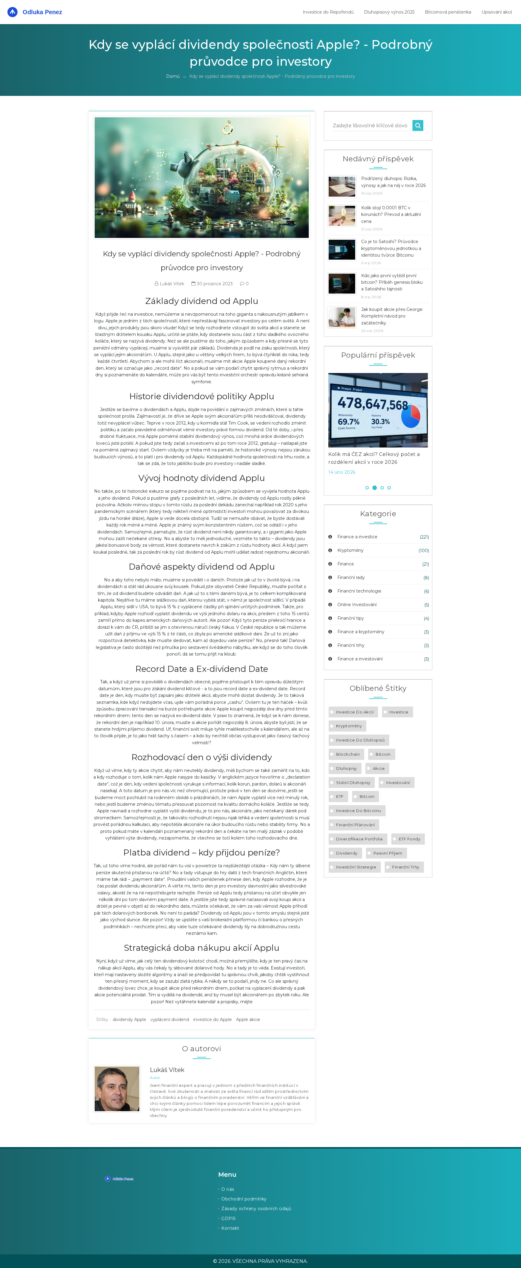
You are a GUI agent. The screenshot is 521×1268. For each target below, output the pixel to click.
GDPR (228, 1218)
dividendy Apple (129, 1019)
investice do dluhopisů (360, 740)
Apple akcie (248, 1019)
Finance (345, 564)
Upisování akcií (497, 12)
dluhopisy (346, 768)
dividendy (347, 853)
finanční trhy (405, 867)
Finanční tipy (350, 618)
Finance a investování (359, 659)
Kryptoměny (350, 550)
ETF (340, 796)
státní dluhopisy (353, 782)
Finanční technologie (358, 591)
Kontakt (230, 1228)
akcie (379, 768)
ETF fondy (410, 838)
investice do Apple (212, 1019)
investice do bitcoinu (358, 810)
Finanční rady (350, 577)
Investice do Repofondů (328, 12)
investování (398, 782)
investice (399, 712)
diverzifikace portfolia (359, 838)
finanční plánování (355, 824)
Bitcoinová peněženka (448, 12)
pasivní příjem (388, 853)
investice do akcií (355, 712)
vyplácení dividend (169, 1019)
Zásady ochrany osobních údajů (256, 1208)
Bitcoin (383, 754)
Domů (173, 76)
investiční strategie (356, 867)
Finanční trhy (350, 645)
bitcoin (367, 796)
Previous (319, 426)
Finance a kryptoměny (360, 631)
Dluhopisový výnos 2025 (389, 12)
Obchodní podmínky (244, 1199)
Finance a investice (356, 536)
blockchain (348, 754)
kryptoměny (349, 725)
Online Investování (356, 604)
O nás (227, 1189)
